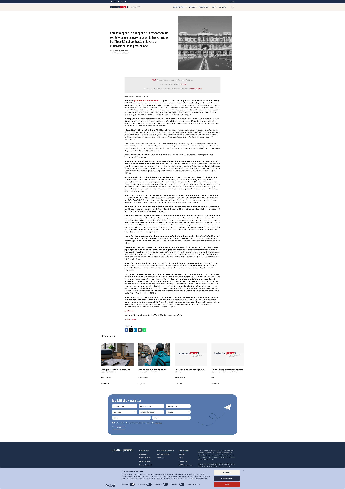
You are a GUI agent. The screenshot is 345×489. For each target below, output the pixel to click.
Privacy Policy (158, 423)
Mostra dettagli (192, 484)
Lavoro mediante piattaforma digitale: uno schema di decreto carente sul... (152, 371)
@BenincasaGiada (131, 319)
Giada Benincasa (125, 53)
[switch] (149, 484)
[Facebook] (111, 1)
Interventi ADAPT (114, 50)
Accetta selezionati (227, 478)
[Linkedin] (121, 1)
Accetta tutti (227, 472)
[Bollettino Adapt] (125, 7)
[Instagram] (118, 1)
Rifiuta (227, 484)
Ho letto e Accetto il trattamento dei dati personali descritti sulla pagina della (138, 423)
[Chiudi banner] (243, 470)
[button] (232, 7)
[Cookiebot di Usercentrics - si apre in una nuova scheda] (110, 485)
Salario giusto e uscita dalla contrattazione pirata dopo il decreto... (115, 371)
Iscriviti (119, 428)
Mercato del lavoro (123, 50)
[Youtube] (125, 1)
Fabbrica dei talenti (178, 88)
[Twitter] (115, 1)
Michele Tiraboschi (107, 377)
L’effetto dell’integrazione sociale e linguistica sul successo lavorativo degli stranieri (227, 371)
